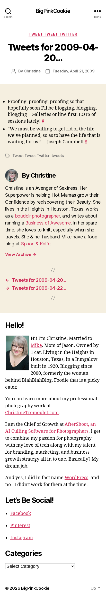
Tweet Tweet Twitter (53, 34)
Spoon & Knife (35, 243)
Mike (36, 345)
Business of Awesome (48, 223)
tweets (57, 155)
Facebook (20, 514)
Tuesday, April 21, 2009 (73, 71)
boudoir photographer (37, 216)
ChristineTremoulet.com (32, 413)
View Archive (20, 254)
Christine (32, 71)
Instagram (21, 538)
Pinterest (20, 526)
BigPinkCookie (53, 11)
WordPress (76, 478)
